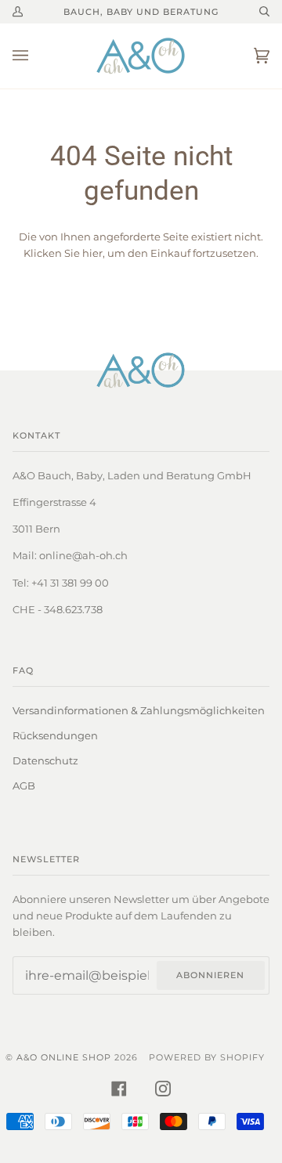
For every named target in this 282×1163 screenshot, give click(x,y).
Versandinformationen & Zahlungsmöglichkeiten (139, 710)
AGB (24, 785)
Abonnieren (210, 975)
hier (92, 253)
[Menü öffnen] (36, 55)
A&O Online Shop (63, 1057)
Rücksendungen (55, 735)
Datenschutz (45, 760)
